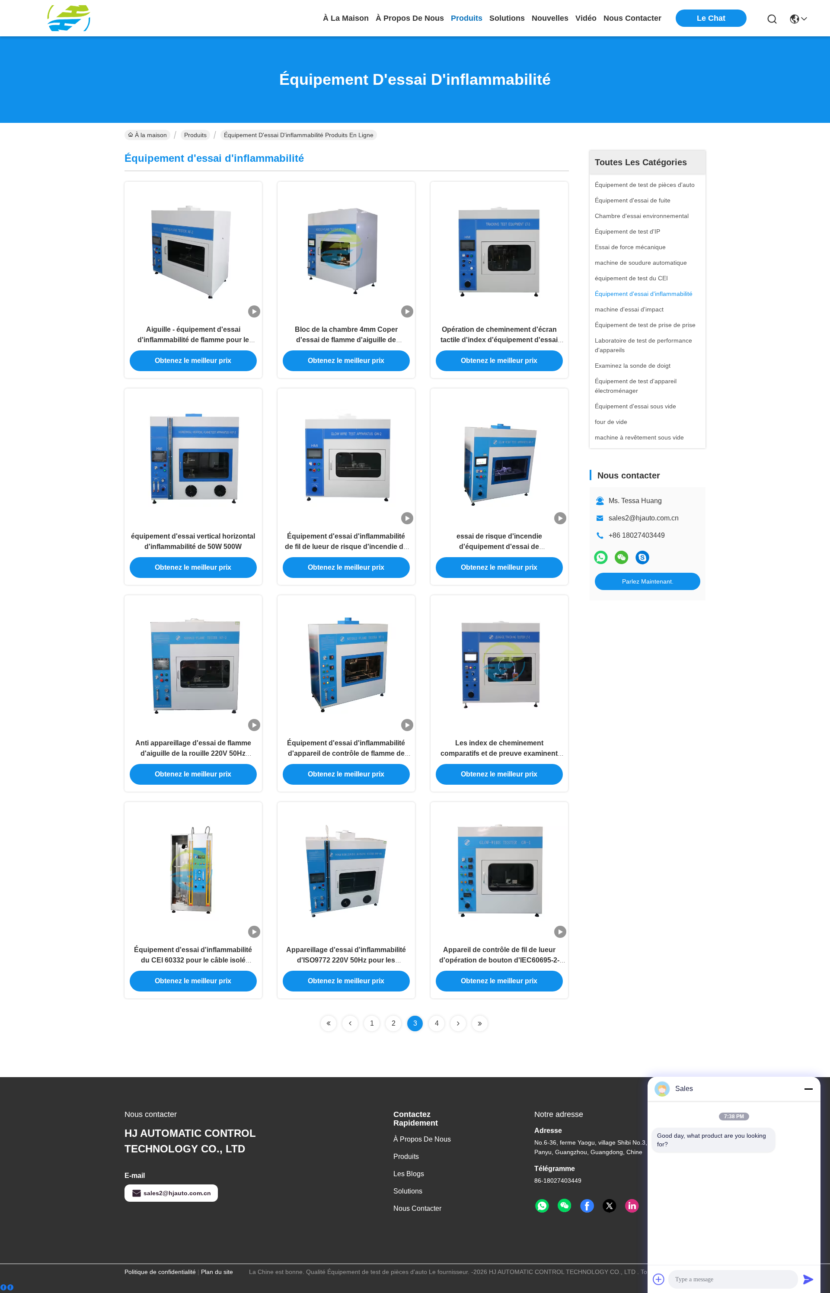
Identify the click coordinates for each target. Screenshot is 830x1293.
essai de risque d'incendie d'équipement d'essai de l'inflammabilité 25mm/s (499, 547)
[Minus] (808, 1089)
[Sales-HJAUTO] (642, 557)
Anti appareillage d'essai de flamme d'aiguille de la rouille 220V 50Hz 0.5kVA (193, 753)
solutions (507, 18)
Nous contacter (417, 1208)
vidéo (586, 18)
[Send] (808, 1279)
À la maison (346, 18)
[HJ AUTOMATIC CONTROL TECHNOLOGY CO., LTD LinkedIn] (632, 1206)
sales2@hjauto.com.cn (644, 518)
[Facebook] (7, 1287)
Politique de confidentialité (160, 1271)
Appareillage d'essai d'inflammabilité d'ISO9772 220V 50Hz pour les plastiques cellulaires (346, 960)
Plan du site (217, 1271)
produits (466, 18)
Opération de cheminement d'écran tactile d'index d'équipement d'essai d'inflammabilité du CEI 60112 (499, 340)
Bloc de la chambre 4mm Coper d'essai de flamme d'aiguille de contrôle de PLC (346, 340)
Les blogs (408, 1173)
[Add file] (659, 1279)
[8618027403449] (542, 1206)
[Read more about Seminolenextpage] (328, 1023)
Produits (195, 135)
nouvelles (550, 18)
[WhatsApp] (601, 557)
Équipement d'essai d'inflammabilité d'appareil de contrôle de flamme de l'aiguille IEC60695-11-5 (346, 753)
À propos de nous (410, 18)
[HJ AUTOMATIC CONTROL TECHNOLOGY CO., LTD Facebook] (587, 1206)
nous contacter (632, 18)
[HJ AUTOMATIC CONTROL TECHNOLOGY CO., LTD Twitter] (609, 1206)
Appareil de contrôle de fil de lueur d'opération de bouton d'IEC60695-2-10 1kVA (499, 960)
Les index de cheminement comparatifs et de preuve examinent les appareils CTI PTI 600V (499, 753)
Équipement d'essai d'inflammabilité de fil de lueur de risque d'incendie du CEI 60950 (346, 547)
